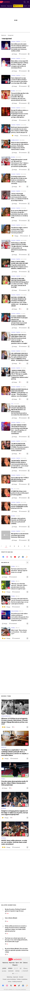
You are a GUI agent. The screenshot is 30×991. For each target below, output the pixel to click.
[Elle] (16, 968)
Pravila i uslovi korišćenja (9, 979)
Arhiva (9, 981)
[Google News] (23, 557)
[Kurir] (4, 968)
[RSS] (27, 557)
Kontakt (21, 977)
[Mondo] (5, 2)
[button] (22, 54)
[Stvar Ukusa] (15, 974)
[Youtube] (15, 557)
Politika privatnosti (17, 981)
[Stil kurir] (20, 968)
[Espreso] (10, 968)
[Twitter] (11, 557)
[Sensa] (17, 971)
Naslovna (3, 35)
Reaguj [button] (15, 54)
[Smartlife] (10, 971)
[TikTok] (19, 557)
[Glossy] (25, 968)
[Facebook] (3, 557)
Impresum (15, 977)
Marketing (9, 977)
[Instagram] (7, 557)
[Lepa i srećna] (4, 971)
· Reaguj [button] (16, 135)
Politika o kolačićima (22, 979)
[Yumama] (25, 971)
